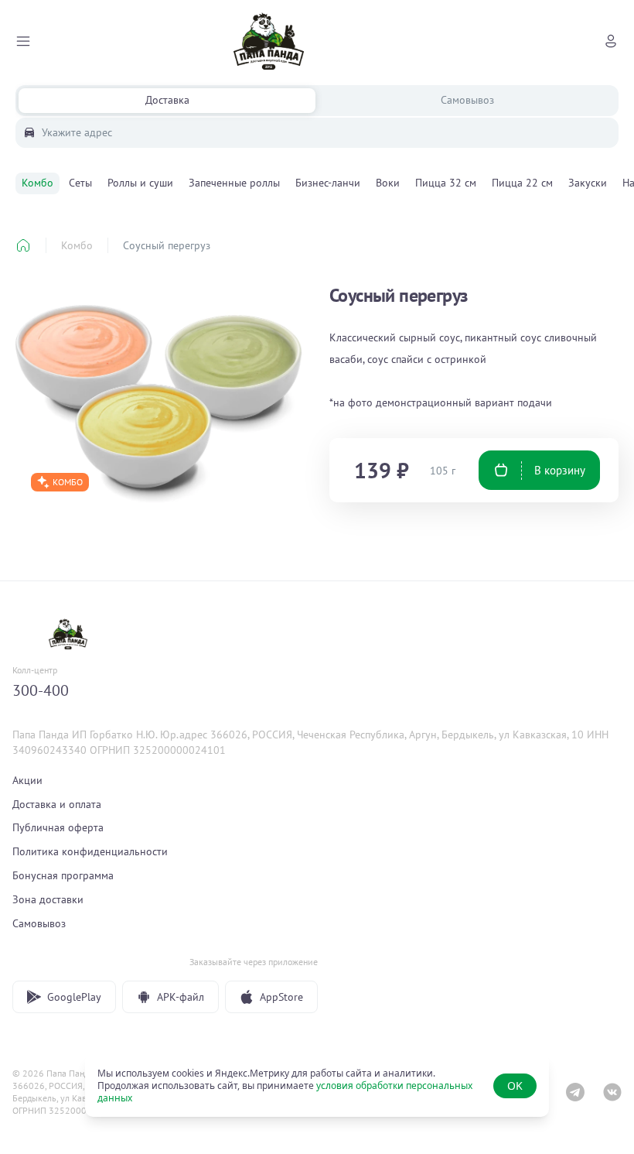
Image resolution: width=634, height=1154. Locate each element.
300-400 (40, 690)
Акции (27, 780)
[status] (317, 1086)
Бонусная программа (63, 875)
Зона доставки (48, 899)
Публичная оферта (58, 827)
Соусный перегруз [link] (166, 245)
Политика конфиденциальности (90, 851)
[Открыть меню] (23, 41)
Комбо (77, 245)
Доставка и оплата (56, 804)
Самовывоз (467, 100)
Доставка (167, 100)
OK (515, 1085)
